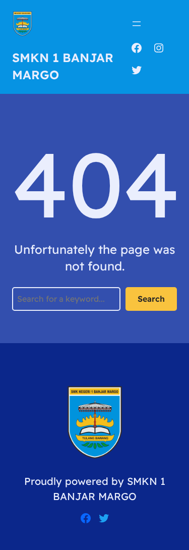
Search (151, 299)
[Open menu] (137, 24)
